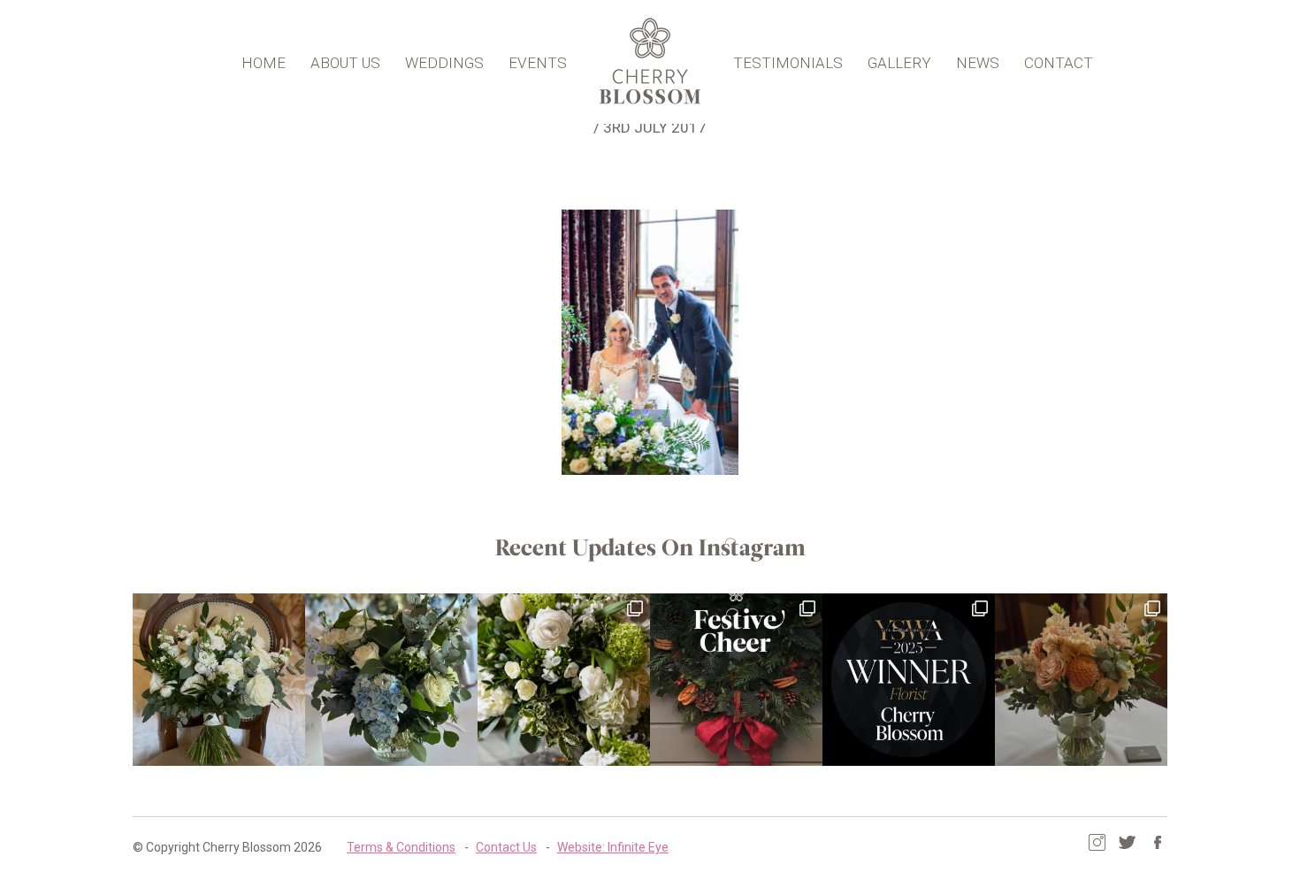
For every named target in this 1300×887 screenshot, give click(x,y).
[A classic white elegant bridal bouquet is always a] (219, 679)
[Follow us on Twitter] (1127, 842)
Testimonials (788, 63)
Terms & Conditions (401, 847)
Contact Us (506, 847)
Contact (1058, 63)
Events (538, 63)
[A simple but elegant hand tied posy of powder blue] (391, 679)
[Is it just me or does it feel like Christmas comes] (736, 679)
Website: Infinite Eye (613, 847)
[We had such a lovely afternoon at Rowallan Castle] (1081, 679)
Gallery (899, 63)
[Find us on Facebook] (1157, 842)
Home (263, 63)
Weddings (444, 63)
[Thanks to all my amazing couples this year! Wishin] (564, 679)
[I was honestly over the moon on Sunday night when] (908, 679)
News (977, 63)
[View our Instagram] (1097, 842)
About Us (345, 63)
